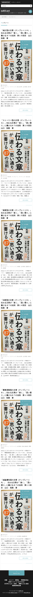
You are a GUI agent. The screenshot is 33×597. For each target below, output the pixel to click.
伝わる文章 (19, 86)
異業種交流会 (24, 580)
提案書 (4, 268)
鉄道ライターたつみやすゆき (17, 582)
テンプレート (5, 86)
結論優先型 (24, 536)
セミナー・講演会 (14, 580)
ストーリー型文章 (6, 176)
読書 (25, 47)
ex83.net (5, 11)
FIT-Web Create (13, 592)
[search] (30, 6)
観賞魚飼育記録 (16, 585)
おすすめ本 (26, 491)
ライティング (27, 41)
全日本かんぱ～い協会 (10, 583)
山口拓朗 (26, 44)
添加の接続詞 (25, 446)
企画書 (18, 266)
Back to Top (16, 573)
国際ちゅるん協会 (24, 583)
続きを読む (25, 110)
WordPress (27, 592)
